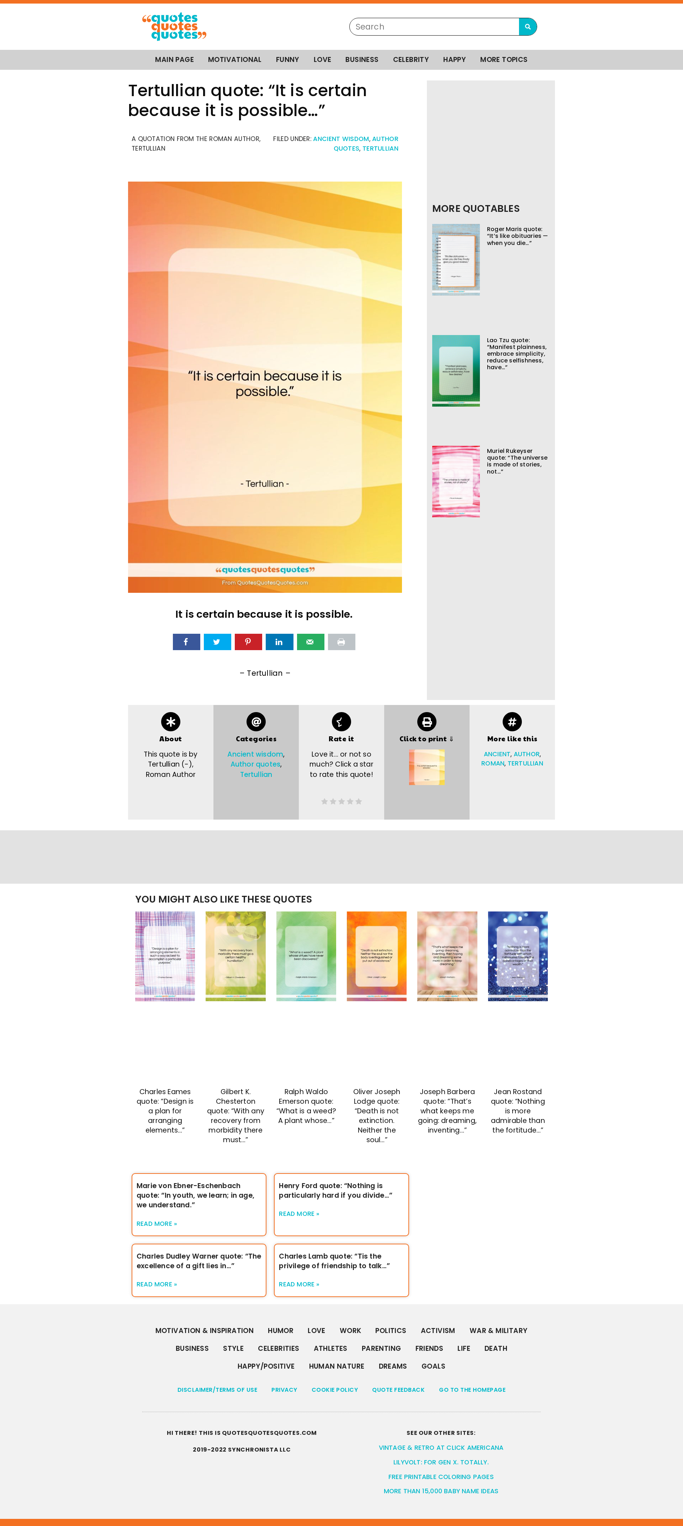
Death (496, 1348)
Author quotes (256, 764)
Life (463, 1348)
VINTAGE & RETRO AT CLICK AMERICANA (441, 1447)
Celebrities (278, 1348)
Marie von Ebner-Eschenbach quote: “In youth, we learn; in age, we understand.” (195, 1195)
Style (233, 1348)
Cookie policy (335, 1390)
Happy (454, 59)
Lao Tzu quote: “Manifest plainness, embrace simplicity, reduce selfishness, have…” (517, 354)
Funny (288, 59)
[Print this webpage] (341, 642)
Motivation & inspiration (204, 1331)
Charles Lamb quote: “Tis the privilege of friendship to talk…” (334, 1261)
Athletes (331, 1348)
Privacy (284, 1390)
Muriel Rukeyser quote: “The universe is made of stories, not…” (517, 461)
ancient (497, 754)
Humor (280, 1331)
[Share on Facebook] (186, 642)
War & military (499, 1331)
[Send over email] (310, 642)
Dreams (393, 1366)
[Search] (528, 26)
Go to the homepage (472, 1390)
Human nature (337, 1366)
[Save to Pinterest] (248, 642)
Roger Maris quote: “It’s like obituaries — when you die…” (517, 236)
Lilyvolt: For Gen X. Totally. (441, 1462)
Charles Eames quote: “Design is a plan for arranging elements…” (165, 1111)
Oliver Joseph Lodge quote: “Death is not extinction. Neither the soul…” (377, 1116)
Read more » (157, 1223)
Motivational (235, 59)
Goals (433, 1366)
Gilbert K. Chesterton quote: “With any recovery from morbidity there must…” (235, 1116)
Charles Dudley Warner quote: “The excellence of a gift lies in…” (199, 1261)
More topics (504, 59)
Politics (390, 1331)
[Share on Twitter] (217, 642)
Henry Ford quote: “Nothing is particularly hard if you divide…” (335, 1190)
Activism (438, 1331)
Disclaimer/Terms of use (218, 1390)
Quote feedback (398, 1390)
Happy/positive (266, 1366)
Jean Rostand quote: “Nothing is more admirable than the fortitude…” (518, 1111)
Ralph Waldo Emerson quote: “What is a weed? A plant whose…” (306, 1106)
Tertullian (380, 148)
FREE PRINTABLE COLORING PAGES (441, 1477)
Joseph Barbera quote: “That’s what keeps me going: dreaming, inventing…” (447, 1111)
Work (350, 1331)
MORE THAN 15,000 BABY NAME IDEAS (441, 1491)
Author (527, 754)
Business (361, 59)
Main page (174, 59)
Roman (492, 763)
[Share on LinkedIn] (279, 642)
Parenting (381, 1348)
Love (323, 59)
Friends (429, 1348)
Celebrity (411, 59)
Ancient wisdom (341, 139)
